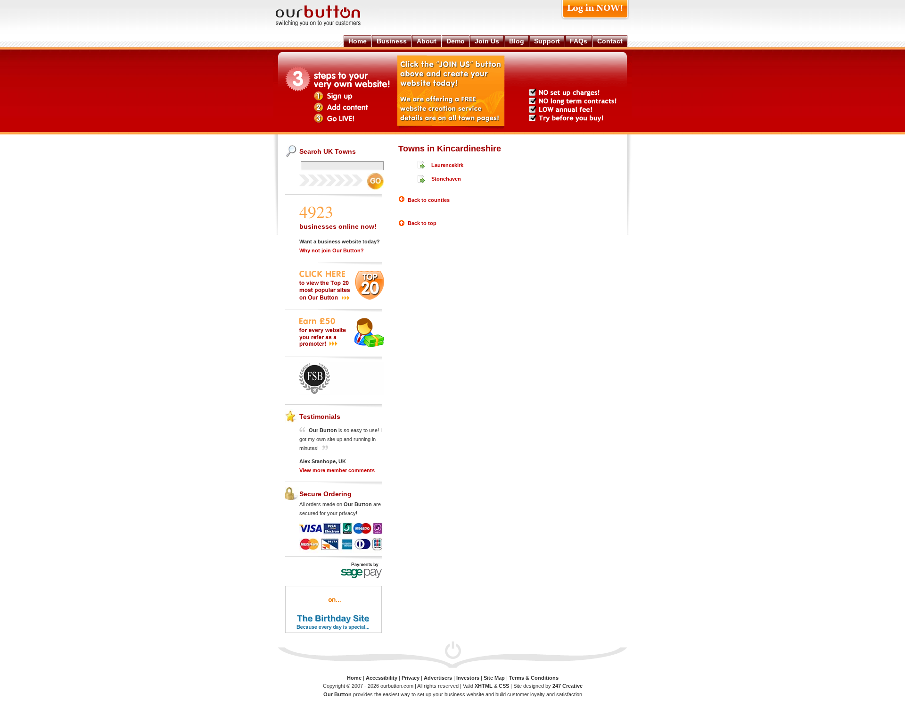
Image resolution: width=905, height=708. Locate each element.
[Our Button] (327, 24)
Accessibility (381, 678)
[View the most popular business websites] (341, 298)
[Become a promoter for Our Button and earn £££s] (341, 345)
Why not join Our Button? (331, 250)
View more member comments (337, 470)
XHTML (484, 686)
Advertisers (438, 678)
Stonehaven (446, 179)
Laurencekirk (447, 165)
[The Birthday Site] (333, 631)
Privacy (411, 678)
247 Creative (567, 686)
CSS (504, 686)
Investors (467, 678)
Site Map (494, 678)
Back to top (422, 223)
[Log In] (595, 19)
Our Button (337, 694)
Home (354, 678)
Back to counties (429, 200)
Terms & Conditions (534, 678)
